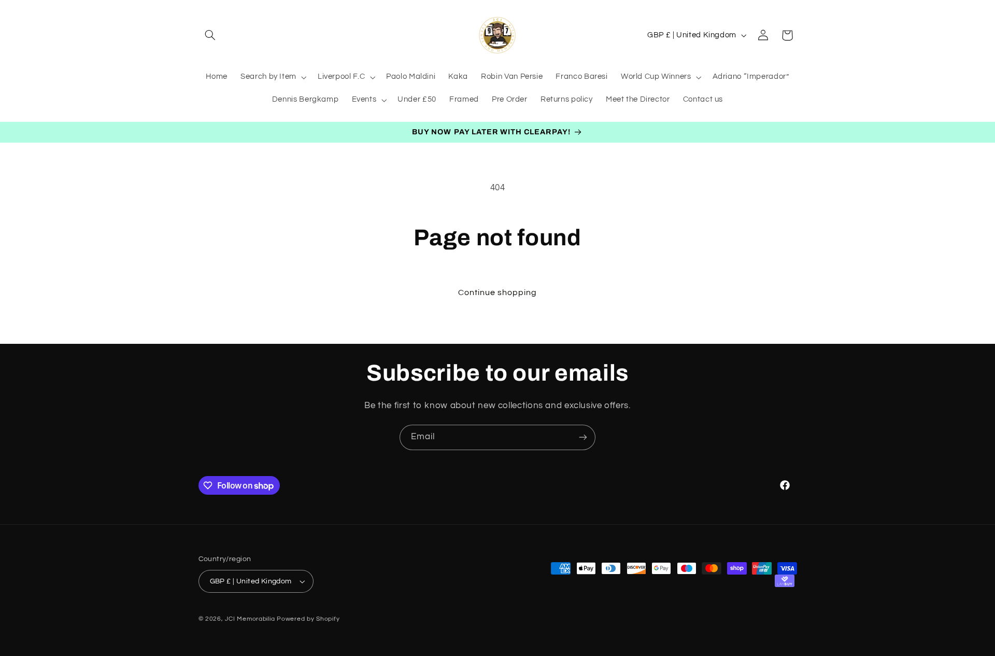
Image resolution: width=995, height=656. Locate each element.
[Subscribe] (583, 437)
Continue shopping (497, 292)
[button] (210, 35)
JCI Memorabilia (250, 619)
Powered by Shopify (308, 619)
